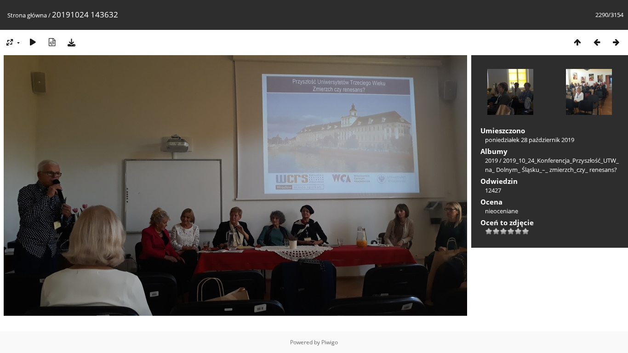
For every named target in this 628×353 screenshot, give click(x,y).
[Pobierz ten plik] (71, 42)
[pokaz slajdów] (32, 42)
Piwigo (329, 342)
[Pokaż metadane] (52, 42)
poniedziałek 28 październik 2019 (529, 140)
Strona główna (27, 15)
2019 (491, 160)
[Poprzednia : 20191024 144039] (596, 42)
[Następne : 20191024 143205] (616, 42)
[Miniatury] (577, 42)
